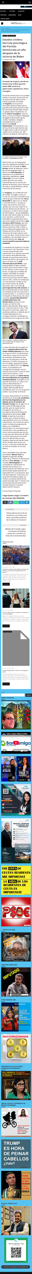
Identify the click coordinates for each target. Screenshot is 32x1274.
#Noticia (5, 35)
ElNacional (12, 15)
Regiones (9, 631)
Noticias (3, 11)
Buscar (3, 693)
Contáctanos (4, 18)
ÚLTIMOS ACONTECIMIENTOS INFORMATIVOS (15, 1267)
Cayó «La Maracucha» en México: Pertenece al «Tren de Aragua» (15, 613)
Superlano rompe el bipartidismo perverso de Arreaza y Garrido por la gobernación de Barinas (15, 571)
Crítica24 (3, 15)
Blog (19, 15)
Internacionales (12, 35)
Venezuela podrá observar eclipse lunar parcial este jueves (20, 24)
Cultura (12, 11)
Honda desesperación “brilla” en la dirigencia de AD (15, 671)
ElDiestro (21, 11)
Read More (6, 584)
